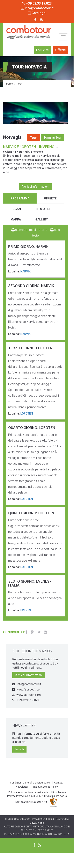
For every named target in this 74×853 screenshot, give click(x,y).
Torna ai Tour (53, 137)
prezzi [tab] (15, 209)
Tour (19, 83)
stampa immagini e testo (31, 229)
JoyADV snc (37, 822)
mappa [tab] (15, 219)
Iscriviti (19, 749)
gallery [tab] (41, 219)
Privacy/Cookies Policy (45, 786)
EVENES (25, 610)
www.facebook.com (29, 689)
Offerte (60, 50)
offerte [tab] (50, 198)
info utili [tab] (43, 209)
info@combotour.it (38, 8)
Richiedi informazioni (35, 186)
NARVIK (25, 271)
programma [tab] (19, 198)
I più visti (42, 50)
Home (9, 83)
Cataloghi (38, 13)
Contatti (58, 782)
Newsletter (22, 786)
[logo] (28, 32)
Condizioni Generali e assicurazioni (30, 782)
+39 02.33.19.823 (27, 700)
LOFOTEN (26, 413)
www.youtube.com (28, 694)
